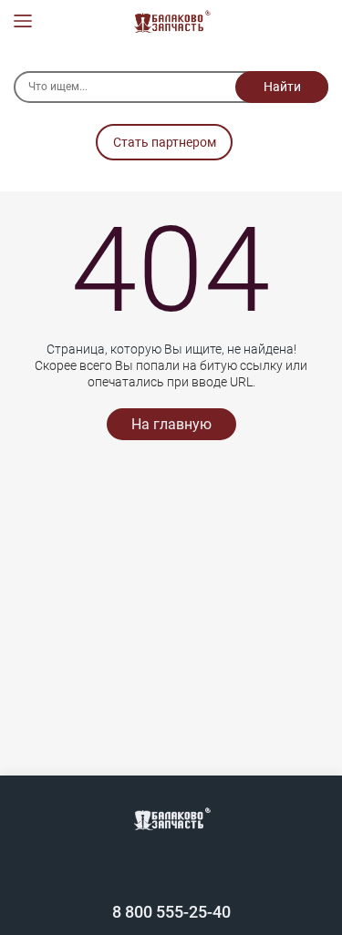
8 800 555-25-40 (171, 911)
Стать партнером (164, 142)
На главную (171, 424)
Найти (282, 86)
